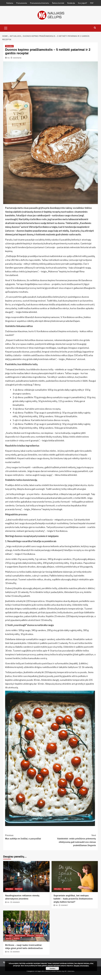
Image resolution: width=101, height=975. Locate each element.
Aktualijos (9, 46)
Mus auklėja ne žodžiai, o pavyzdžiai (23, 837)
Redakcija (71, 3)
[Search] (95, 27)
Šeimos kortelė (58, 3)
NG (8, 58)
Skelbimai (18, 889)
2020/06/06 (17, 58)
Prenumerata (21, 3)
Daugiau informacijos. (81, 966)
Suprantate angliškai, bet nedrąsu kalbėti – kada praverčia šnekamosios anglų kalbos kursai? (73, 898)
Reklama (9, 3)
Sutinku (52, 968)
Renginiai (39, 935)
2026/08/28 (16, 902)
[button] (5, 27)
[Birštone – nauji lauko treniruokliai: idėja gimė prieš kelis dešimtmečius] (26, 926)
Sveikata (16, 938)
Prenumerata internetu (39, 3)
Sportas (8, 938)
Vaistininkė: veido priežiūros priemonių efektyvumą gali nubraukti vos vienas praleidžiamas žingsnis (76, 840)
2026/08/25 (16, 952)
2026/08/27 (64, 905)
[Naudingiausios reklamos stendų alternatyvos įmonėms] (26, 876)
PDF (92, 3)
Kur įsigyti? (82, 3)
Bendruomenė (20, 935)
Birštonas (30, 935)
